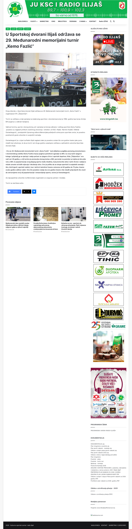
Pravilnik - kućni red (97, 461)
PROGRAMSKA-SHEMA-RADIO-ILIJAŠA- (103, 430)
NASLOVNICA (23, 21)
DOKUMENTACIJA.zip (97, 444)
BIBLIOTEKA (62, 21)
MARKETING (44, 21)
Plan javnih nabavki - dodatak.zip (101, 448)
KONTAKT (92, 21)
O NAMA (82, 21)
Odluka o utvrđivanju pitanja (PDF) (102, 494)
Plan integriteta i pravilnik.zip (100, 446)
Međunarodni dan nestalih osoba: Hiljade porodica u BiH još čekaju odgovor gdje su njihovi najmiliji (17, 225)
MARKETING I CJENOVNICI (117, 525)
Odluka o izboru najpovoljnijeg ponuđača (104, 455)
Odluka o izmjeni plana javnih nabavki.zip (104, 450)
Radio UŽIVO (103, 21)
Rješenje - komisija (97, 463)
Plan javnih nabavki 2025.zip (100, 452)
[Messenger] (34, 191)
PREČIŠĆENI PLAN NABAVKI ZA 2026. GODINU (106, 472)
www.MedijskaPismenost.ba (106, 508)
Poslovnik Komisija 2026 (98, 465)
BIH (8, 29)
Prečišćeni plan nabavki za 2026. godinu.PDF (105, 481)
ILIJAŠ (13, 29)
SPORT (20, 29)
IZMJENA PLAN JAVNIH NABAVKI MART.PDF (105, 474)
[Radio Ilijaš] (66, 9)
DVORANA (73, 21)
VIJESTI (33, 21)
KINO (53, 21)
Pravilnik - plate (96, 459)
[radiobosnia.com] (97, 515)
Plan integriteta (96, 457)
